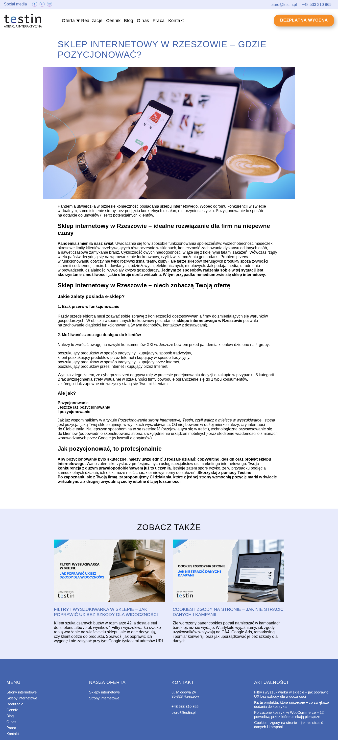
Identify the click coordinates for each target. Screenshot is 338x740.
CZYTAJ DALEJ (109, 571)
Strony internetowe (21, 692)
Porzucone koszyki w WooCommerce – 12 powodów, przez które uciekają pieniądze (289, 714)
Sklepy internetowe (21, 698)
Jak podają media (222, 266)
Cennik (113, 20)
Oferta (68, 20)
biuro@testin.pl (183, 712)
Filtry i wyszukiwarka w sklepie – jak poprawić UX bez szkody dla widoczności (291, 694)
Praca (159, 20)
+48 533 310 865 (184, 706)
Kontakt (176, 20)
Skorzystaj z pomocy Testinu (224, 472)
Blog (128, 20)
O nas (143, 20)
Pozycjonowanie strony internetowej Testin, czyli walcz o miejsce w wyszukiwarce (190, 420)
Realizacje (92, 20)
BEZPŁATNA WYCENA (304, 20)
